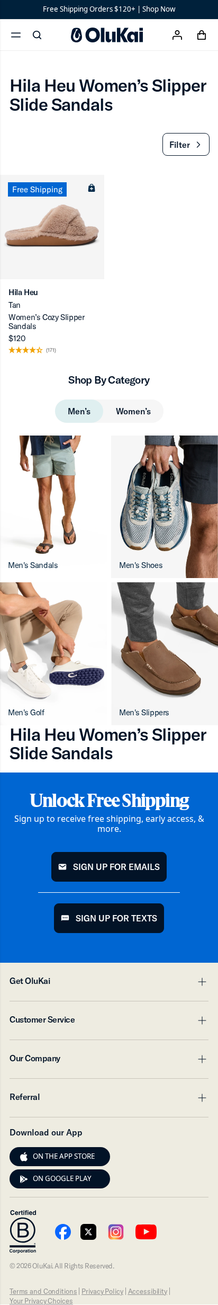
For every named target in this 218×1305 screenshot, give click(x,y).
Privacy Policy (102, 1291)
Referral (109, 1099)
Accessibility (147, 1291)
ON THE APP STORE (64, 1156)
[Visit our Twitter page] (88, 1232)
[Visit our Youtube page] (63, 1232)
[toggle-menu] (200, 981)
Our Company (109, 1061)
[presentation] (24, 1156)
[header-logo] (106, 35)
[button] (186, 144)
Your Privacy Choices (41, 1301)
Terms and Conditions (43, 1291)
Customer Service (109, 1022)
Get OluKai (109, 983)
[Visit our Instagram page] (116, 1232)
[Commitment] (23, 1232)
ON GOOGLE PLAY (62, 1178)
